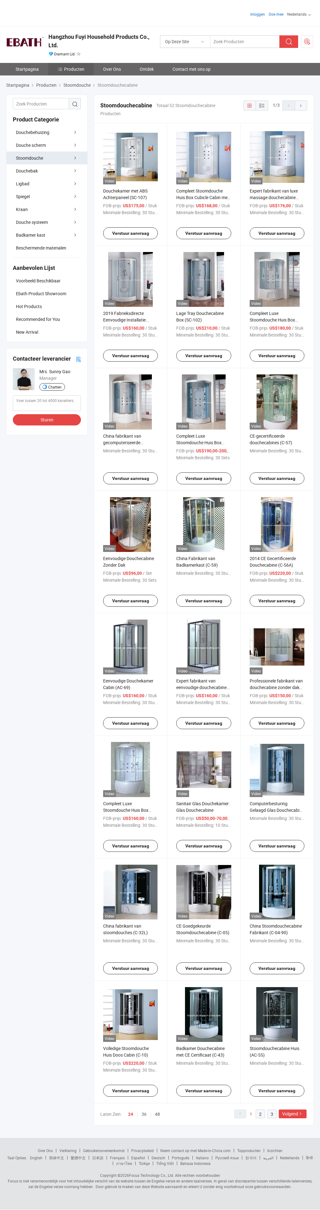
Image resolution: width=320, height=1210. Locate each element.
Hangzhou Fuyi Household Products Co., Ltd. (98, 41)
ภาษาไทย (124, 1163)
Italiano (202, 1157)
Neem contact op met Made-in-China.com (195, 1150)
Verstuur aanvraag (130, 233)
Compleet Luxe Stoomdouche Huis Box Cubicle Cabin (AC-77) (125, 810)
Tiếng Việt (165, 1163)
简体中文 (56, 1157)
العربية (268, 1157)
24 (130, 1114)
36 (144, 1114)
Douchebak (27, 171)
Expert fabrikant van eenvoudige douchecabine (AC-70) (201, 687)
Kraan (22, 209)
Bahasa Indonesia (195, 1163)
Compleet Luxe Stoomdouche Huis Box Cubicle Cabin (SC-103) (272, 319)
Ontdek (147, 69)
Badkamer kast (30, 235)
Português (180, 1157)
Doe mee (276, 14)
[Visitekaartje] (78, 359)
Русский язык (227, 1157)
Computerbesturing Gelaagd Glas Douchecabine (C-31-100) (277, 810)
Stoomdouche (29, 158)
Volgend (290, 1114)
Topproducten (249, 1150)
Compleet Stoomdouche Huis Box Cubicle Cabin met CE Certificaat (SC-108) (202, 197)
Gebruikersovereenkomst (104, 1150)
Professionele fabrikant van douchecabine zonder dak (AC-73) (276, 687)
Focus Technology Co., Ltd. (151, 1175)
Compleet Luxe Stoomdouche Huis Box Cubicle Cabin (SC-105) (199, 442)
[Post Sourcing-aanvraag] (307, 41)
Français (117, 1157)
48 (157, 1114)
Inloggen (257, 14)
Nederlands (289, 1157)
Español (138, 1157)
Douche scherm (31, 145)
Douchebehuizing (32, 132)
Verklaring (68, 1150)
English (36, 1157)
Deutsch (158, 1157)
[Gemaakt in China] (46, 12)
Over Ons (112, 69)
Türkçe (144, 1163)
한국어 (251, 1157)
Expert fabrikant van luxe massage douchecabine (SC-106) (274, 197)
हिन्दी (309, 1157)
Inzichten (274, 1150)
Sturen (47, 420)
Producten (74, 69)
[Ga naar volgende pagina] (301, 105)
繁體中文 (78, 1157)
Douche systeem (32, 222)
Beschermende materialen (41, 248)
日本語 (97, 1157)
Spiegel (23, 196)
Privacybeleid (142, 1150)
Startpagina (27, 69)
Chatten (55, 386)
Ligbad (22, 184)
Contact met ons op (191, 69)
